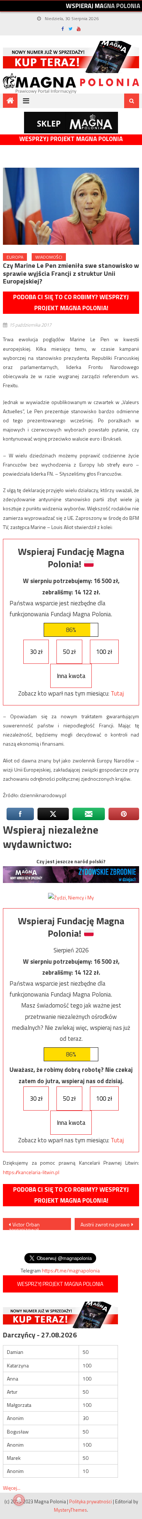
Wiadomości (48, 257)
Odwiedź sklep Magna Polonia (71, 122)
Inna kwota (71, 676)
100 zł (104, 651)
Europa (15, 257)
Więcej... (11, 1488)
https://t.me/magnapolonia (71, 1270)
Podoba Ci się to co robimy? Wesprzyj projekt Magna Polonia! (71, 302)
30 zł (36, 651)
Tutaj (117, 693)
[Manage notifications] (19, 1500)
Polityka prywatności (90, 1501)
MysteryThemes (70, 1510)
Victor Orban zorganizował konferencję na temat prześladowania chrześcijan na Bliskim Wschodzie (33, 1225)
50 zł (69, 651)
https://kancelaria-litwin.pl (31, 1172)
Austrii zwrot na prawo (105, 1224)
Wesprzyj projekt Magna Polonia (71, 139)
